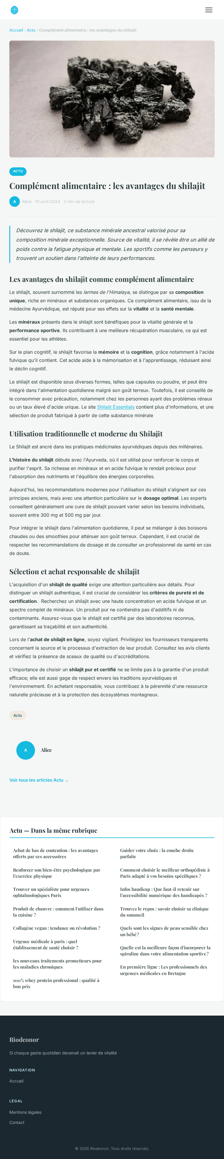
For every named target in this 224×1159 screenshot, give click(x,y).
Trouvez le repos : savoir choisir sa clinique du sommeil (164, 912)
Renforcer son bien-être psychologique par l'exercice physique (56, 873)
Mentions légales (25, 1112)
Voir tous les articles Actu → (39, 780)
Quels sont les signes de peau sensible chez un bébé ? (164, 931)
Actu (31, 30)
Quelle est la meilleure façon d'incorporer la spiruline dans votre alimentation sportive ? (165, 951)
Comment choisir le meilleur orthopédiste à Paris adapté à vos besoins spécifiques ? (165, 873)
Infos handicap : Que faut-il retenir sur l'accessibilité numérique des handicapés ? (163, 892)
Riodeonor (24, 1039)
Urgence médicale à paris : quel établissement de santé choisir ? (45, 944)
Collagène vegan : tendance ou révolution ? (56, 928)
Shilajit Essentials (115, 407)
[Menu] (209, 10)
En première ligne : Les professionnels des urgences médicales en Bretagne (163, 970)
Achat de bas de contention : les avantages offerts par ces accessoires (55, 853)
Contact (16, 1122)
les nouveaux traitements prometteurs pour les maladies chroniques (57, 964)
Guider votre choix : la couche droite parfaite (157, 853)
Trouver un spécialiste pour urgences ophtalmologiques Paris (51, 892)
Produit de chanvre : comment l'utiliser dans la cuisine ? (58, 912)
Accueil (16, 30)
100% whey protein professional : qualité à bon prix (56, 983)
